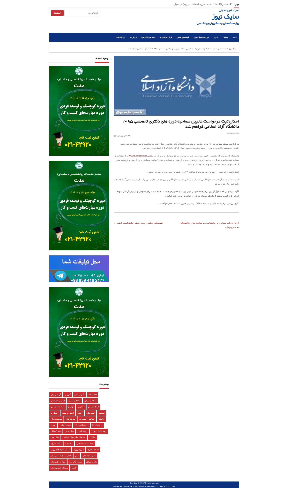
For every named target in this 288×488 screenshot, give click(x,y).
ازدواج (70, 407)
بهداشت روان (56, 419)
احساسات (92, 394)
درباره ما (133, 37)
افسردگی (90, 413)
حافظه (101, 419)
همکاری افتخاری (148, 37)
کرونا (74, 468)
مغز (76, 455)
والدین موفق (91, 462)
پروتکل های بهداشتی (59, 468)
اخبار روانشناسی (58, 401)
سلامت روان (56, 443)
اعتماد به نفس (68, 413)
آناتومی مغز (79, 394)
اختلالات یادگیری (57, 407)
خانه (234, 37)
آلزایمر (67, 394)
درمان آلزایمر (64, 425)
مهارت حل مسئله (58, 462)
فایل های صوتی (183, 37)
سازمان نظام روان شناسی (74, 437)
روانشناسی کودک (99, 431)
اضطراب (54, 413)
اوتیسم (101, 413)
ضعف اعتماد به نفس (85, 443)
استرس (81, 407)
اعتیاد (80, 413)
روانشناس (69, 431)
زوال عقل (55, 437)
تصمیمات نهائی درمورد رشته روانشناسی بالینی (140, 223)
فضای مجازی (93, 449)
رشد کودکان (56, 431)
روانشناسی (82, 431)
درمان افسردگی (81, 425)
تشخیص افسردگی (86, 419)
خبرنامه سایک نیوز (201, 37)
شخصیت (68, 443)
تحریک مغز (70, 419)
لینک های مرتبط (166, 37)
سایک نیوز (225, 17)
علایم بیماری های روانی (60, 449)
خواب (53, 425)
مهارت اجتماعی (89, 455)
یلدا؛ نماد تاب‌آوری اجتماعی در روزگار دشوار (195, 4)
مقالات (225, 37)
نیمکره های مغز (75, 462)
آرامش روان (56, 394)
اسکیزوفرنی (93, 407)
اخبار (216, 37)
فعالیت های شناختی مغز (61, 455)
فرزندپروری (79, 449)
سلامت (92, 437)
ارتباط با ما (120, 37)
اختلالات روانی (90, 401)
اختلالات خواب (74, 401)
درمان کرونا (97, 425)
